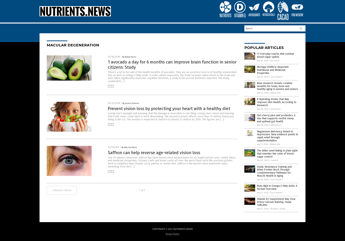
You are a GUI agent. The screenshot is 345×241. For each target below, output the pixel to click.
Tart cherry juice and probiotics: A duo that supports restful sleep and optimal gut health (276, 118)
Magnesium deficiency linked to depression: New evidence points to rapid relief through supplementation (277, 136)
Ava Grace (274, 61)
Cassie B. (275, 160)
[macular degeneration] (75, 15)
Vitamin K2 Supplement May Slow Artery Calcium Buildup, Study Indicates (276, 202)
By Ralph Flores (129, 57)
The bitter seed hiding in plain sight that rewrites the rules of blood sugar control (277, 153)
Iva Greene (276, 109)
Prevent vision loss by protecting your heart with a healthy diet (169, 108)
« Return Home (62, 190)
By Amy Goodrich (129, 147)
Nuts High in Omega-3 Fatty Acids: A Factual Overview (277, 187)
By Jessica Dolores (131, 103)
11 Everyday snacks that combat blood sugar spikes (275, 55)
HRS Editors (276, 125)
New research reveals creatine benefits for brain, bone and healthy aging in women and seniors (277, 86)
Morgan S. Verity (277, 209)
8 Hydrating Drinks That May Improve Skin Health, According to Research (276, 102)
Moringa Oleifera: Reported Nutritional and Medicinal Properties (272, 70)
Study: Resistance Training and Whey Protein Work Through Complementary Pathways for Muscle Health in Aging (274, 171)
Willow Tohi (275, 93)
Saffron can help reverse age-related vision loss (154, 152)
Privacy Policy (172, 234)
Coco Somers (277, 77)
